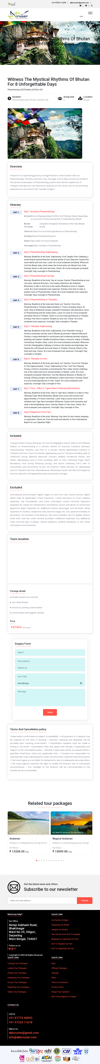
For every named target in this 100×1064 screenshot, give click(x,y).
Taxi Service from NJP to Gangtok (65, 934)
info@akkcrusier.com (22, 1037)
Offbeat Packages (59, 968)
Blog (53, 963)
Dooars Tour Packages (17, 982)
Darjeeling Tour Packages (18, 987)
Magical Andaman (28, 840)
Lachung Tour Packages (18, 963)
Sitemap (55, 973)
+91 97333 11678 (20, 1022)
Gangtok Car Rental (59, 929)
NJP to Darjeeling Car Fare (62, 948)
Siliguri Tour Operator (60, 992)
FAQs (53, 977)
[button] (36, 860)
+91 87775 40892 (20, 1018)
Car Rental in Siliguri (59, 920)
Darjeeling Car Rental (60, 925)
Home (46, 50)
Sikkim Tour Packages (17, 992)
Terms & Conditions (59, 982)
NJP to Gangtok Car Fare (61, 944)
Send (50, 712)
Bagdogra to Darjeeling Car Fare (64, 939)
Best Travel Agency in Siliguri (63, 996)
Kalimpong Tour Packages (19, 977)
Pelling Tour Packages (17, 973)
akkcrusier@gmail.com (24, 1033)
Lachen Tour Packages (17, 968)
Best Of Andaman (71, 840)
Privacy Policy (57, 987)
